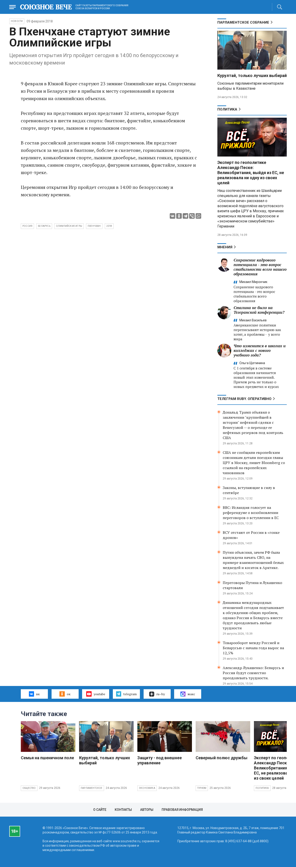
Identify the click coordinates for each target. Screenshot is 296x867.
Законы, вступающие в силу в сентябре (249, 490)
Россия (27, 226)
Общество (29, 788)
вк (38, 694)
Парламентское (91, 788)
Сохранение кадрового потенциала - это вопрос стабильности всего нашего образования (260, 267)
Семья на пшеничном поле (47, 757)
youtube (99, 694)
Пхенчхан (94, 226)
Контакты (123, 810)
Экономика (147, 788)
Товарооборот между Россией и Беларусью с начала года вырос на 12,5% (253, 647)
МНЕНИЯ (224, 247)
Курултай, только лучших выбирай (252, 75)
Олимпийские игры (69, 226)
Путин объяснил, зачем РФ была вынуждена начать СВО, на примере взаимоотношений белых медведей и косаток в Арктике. (253, 560)
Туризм (201, 788)
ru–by (160, 694)
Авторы (146, 810)
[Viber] (192, 216)
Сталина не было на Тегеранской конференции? (259, 310)
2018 (109, 226)
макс (191, 694)
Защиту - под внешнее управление (159, 760)
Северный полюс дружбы (221, 757)
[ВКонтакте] (172, 216)
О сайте (99, 810)
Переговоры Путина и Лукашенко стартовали (252, 585)
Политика (227, 109)
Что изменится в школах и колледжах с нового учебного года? (260, 350)
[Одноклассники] (179, 216)
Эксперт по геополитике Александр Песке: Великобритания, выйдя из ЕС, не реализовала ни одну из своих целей (250, 172)
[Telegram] (185, 216)
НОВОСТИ (17, 21)
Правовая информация (182, 810)
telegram (130, 694)
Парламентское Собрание (243, 22)
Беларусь (44, 226)
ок (69, 694)
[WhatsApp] (198, 216)
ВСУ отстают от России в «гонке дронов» (251, 535)
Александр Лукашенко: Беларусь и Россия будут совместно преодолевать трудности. (253, 672)
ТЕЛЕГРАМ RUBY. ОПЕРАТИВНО (244, 399)
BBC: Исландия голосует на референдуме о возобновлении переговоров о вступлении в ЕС (251, 512)
